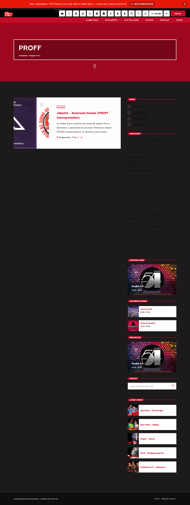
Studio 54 (137, 286)
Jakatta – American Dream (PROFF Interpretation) (82, 115)
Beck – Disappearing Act (152, 452)
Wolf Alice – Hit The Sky (151, 410)
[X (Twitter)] (69, 13)
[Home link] (8, 13)
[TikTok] (83, 13)
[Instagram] (104, 13)
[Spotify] (97, 13)
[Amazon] (125, 13)
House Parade (146, 309)
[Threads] (90, 13)
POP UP (178, 13)
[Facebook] (111, 13)
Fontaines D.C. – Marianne (152, 467)
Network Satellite (147, 323)
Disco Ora (61, 107)
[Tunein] (76, 13)
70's (134, 281)
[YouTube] (62, 13)
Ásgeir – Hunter (147, 438)
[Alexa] (132, 13)
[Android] (118, 13)
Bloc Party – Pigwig (149, 424)
